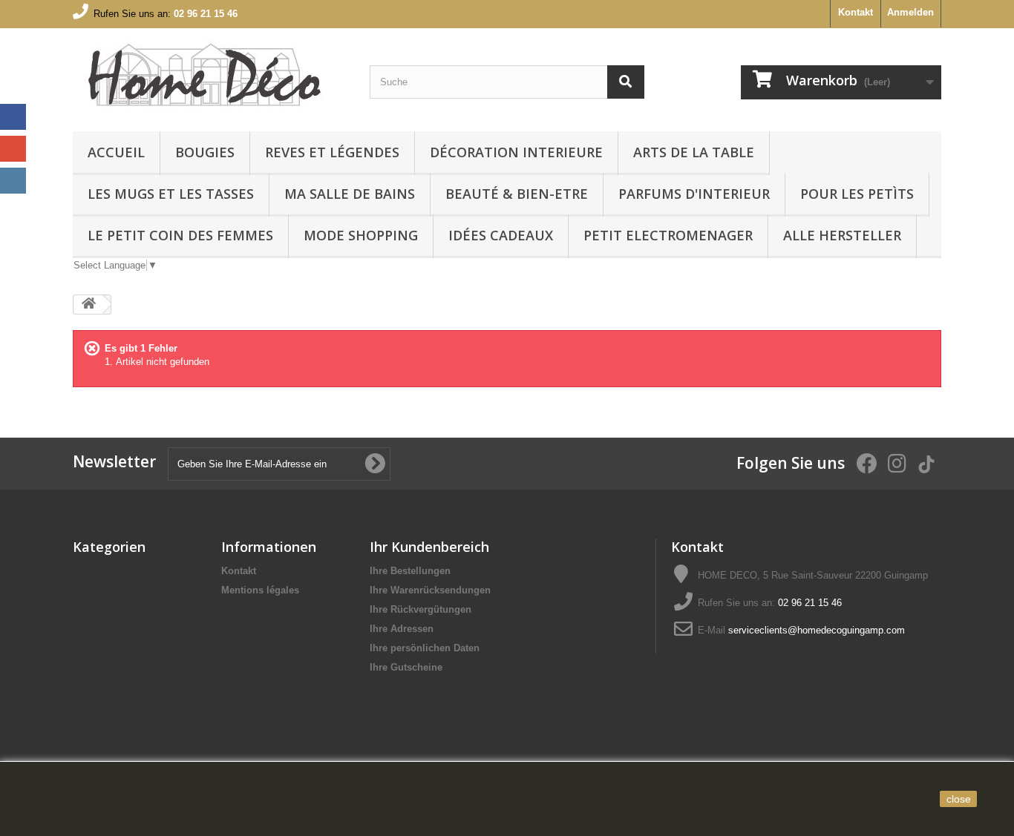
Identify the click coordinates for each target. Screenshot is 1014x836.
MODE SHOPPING (361, 235)
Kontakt (855, 12)
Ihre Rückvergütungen (420, 609)
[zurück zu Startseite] (88, 304)
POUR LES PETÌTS (857, 194)
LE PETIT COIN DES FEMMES (180, 235)
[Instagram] (13, 181)
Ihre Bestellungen (410, 570)
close (958, 799)
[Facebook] (13, 117)
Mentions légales (260, 590)
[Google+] (13, 149)
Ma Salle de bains (349, 194)
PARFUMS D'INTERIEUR (694, 194)
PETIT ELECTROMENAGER (668, 235)
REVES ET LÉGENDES (332, 152)
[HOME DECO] (210, 76)
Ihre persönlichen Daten (425, 648)
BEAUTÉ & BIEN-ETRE (516, 194)
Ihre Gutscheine (406, 667)
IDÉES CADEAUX (500, 235)
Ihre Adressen (402, 628)
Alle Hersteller (842, 235)
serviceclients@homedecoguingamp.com (816, 630)
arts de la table (693, 152)
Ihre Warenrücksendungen (430, 590)
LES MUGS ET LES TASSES (171, 194)
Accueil (116, 152)
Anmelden (910, 12)
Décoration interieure (516, 152)
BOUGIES (205, 152)
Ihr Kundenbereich (429, 547)
